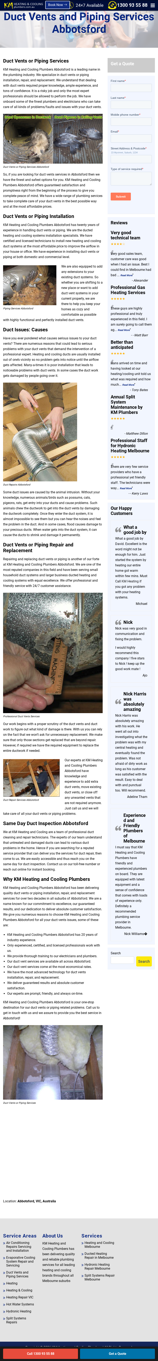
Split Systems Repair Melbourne (100, 1277)
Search (116, 953)
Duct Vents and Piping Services (17, 1274)
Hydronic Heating (18, 1311)
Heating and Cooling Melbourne (99, 1245)
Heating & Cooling (19, 1290)
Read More (126, 275)
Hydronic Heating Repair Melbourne (97, 1266)
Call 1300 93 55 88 (40, 1354)
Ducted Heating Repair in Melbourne (99, 1256)
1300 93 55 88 (132, 5)
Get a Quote (117, 1354)
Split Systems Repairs (16, 1320)
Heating (11, 1283)
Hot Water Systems (20, 1304)
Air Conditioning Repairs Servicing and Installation (18, 1247)
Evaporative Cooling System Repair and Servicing (20, 1261)
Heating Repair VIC (19, 1297)
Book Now (56, 5)
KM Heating (130, 581)
